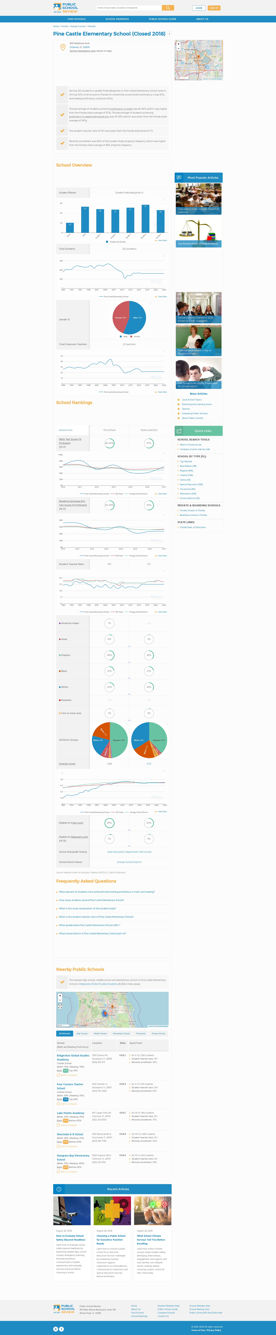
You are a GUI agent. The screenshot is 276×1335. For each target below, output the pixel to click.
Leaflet (150, 1026)
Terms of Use (198, 1330)
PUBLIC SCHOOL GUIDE (162, 19)
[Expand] (60, 1006)
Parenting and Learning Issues (197, 404)
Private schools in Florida (192, 510)
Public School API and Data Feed (205, 1313)
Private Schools (158, 1033)
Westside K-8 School (70, 1135)
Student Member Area (168, 1306)
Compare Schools (166, 1313)
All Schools (64, 1033)
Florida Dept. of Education (193, 527)
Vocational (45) (187, 489)
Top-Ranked (186, 461)
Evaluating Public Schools (195, 413)
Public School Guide (168, 1309)
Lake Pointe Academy (70, 1113)
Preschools (141, 1033)
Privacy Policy (214, 1330)
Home (134, 1306)
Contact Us (163, 1316)
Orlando (74, 47)
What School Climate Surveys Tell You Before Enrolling (151, 1240)
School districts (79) (190, 498)
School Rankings (139, 1316)
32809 (86, 47)
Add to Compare (69, 1075)
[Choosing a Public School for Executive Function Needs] (112, 1211)
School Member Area (199, 1306)
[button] (112, 1007)
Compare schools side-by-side (195, 449)
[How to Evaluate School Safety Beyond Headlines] (72, 1211)
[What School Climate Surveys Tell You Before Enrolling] (152, 1211)
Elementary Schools (121, 1033)
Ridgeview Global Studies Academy (98, 984)
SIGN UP (214, 8)
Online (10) (185, 480)
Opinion (186, 409)
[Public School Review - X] (55, 1329)
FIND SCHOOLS (77, 19)
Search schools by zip (190, 445)
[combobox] (127, 8)
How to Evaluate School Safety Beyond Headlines (70, 1238)
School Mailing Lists (199, 1309)
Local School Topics (192, 400)
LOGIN (198, 8)
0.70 (149, 764)
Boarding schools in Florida (193, 515)
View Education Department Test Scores (129, 852)
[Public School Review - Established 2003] (65, 8)
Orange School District (129, 862)
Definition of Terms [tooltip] (65, 430)
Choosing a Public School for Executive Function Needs (111, 1240)
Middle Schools (100, 1033)
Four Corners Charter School (70, 1086)
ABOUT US (202, 19)
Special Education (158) (191, 484)
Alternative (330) (188, 494)
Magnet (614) (186, 471)
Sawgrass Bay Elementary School (73, 1158)
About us (135, 1309)
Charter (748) (186, 475)
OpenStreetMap (162, 1026)
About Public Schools (192, 418)
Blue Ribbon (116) (188, 466)
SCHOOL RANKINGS (117, 19)
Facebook (61, 1329)
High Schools (82, 1033)
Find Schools (137, 1313)
